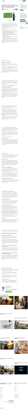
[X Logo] (10, 403)
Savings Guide (1, 396)
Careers (1, 390)
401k (0, 395)
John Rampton (8, 286)
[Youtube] (12, 403)
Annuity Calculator (16, 395)
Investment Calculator (16, 396)
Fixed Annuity (15, 389)
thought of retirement (4, 24)
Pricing (1, 391)
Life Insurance (15, 391)
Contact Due (1, 389)
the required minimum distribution (9, 211)
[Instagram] (13, 403)
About (1, 388)
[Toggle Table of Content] (8, 60)
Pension (15, 390)
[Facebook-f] (9, 403)
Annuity (15, 388)
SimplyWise (3, 34)
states (8, 220)
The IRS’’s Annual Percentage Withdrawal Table (7, 206)
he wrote (15, 95)
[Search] (27, 23)
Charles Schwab (3, 67)
